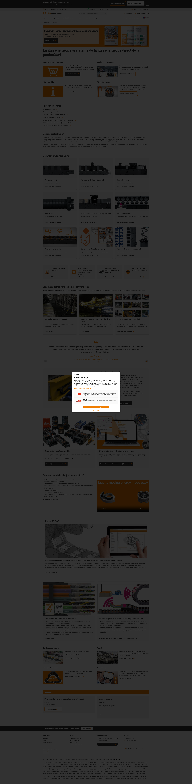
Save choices (96, 410)
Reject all (89, 407)
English (76, 374)
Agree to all (102, 407)
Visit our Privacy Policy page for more (83, 388)
